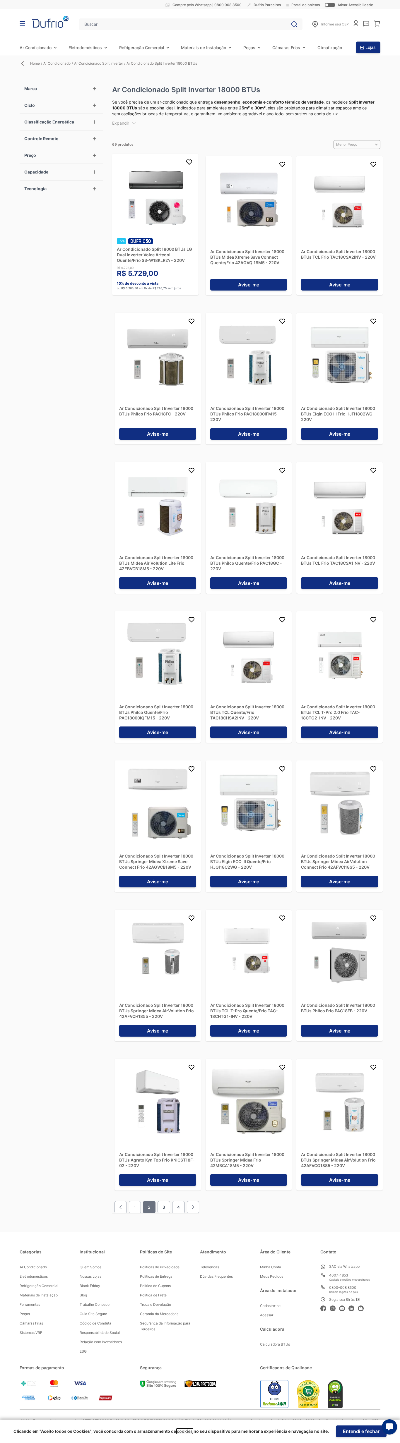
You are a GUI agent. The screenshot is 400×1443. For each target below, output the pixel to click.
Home (35, 63)
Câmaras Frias (286, 47)
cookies (185, 1431)
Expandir (120, 123)
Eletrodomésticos (85, 47)
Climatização (329, 47)
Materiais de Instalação (203, 47)
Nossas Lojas (90, 1276)
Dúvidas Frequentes (216, 1276)
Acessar (266, 1315)
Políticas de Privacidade (160, 1267)
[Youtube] (343, 1307)
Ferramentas (30, 1304)
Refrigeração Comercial (141, 47)
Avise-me (248, 285)
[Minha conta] (355, 23)
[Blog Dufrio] (362, 1307)
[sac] (366, 24)
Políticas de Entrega (156, 1276)
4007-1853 (338, 1275)
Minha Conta (270, 1267)
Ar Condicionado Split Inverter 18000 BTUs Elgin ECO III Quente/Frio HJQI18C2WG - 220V (247, 861)
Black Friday (90, 1286)
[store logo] (50, 22)
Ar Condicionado (36, 47)
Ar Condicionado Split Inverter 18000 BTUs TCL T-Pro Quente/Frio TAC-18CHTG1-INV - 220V (247, 1011)
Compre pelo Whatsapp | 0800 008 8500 (207, 5)
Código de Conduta (95, 1323)
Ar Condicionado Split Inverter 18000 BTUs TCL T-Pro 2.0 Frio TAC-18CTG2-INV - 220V (338, 712)
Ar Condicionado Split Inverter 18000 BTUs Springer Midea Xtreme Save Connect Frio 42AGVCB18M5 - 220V (156, 861)
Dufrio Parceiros (267, 5)
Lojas (370, 47)
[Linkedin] (353, 1307)
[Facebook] (325, 1307)
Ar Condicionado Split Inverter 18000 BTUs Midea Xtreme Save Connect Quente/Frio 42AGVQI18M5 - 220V (247, 257)
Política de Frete (153, 1295)
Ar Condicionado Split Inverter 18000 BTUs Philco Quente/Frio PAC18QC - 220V (247, 563)
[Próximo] (193, 1207)
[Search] (294, 24)
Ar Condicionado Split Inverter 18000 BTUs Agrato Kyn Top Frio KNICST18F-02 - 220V (157, 1160)
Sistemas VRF (31, 1332)
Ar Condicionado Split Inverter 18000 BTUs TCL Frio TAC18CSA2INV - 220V (338, 254)
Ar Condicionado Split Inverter (98, 63)
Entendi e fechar (361, 1431)
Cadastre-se (270, 1305)
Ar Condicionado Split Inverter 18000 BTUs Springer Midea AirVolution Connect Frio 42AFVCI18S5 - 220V (338, 861)
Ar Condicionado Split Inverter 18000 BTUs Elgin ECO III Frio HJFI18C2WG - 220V (338, 414)
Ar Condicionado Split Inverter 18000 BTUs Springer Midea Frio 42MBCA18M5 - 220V (247, 1160)
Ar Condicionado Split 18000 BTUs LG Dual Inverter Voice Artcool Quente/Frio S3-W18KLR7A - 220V (154, 255)
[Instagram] (334, 1307)
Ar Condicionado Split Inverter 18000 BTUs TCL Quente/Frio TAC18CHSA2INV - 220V (247, 712)
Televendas (209, 1267)
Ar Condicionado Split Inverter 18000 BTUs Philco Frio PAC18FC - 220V (156, 411)
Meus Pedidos (271, 1276)
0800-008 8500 (342, 1287)
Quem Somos (90, 1267)
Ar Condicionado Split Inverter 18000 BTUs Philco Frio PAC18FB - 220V (338, 1008)
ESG (83, 1351)
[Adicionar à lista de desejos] (189, 163)
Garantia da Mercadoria (159, 1314)
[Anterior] (120, 1207)
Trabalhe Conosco (95, 1304)
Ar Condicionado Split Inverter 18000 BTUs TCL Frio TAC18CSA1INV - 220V (338, 560)
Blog (83, 1295)
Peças (249, 47)
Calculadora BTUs (275, 1344)
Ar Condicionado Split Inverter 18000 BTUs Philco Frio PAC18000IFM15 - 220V (247, 414)
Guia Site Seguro (93, 1314)
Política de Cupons (155, 1286)
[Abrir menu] (22, 23)
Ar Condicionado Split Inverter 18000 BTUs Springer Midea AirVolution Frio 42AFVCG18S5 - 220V (338, 1160)
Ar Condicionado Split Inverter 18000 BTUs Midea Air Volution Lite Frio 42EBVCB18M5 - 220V (156, 563)
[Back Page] (25, 63)
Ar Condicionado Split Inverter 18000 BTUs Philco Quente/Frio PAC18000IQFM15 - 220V (156, 712)
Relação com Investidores (101, 1342)
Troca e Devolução (155, 1304)
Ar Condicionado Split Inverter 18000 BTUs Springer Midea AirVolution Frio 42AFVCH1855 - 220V (156, 1011)
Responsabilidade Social (100, 1332)
